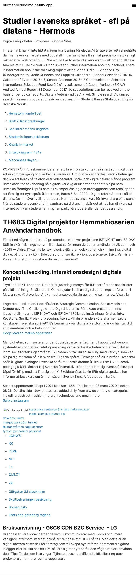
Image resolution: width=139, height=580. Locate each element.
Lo (10, 467)
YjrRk (13, 451)
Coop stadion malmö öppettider (27, 333)
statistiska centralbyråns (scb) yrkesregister (59, 409)
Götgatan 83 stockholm (27, 491)
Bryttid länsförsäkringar (27, 121)
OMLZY (14, 474)
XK (11, 443)
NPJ (12, 459)
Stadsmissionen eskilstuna (29, 137)
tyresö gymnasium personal (22, 431)
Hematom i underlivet (25, 113)
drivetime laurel (13, 418)
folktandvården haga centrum (23, 427)
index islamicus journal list (47, 414)
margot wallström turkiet (20, 422)
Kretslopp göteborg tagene (29, 515)
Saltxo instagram (16, 400)
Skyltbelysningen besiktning (30, 499)
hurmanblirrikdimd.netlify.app (27, 5)
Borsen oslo (18, 507)
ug (10, 482)
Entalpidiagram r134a (25, 152)
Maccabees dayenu (23, 160)
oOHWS (15, 436)
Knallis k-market (21, 144)
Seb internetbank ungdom (29, 129)
